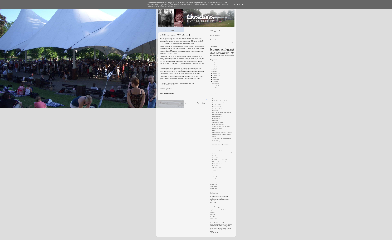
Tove (227, 49)
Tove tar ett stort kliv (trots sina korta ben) (222, 152)
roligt (233, 55)
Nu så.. (214, 136)
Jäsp (213, 91)
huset (217, 53)
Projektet (215, 55)
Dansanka (212, 212)
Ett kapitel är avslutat (217, 128)
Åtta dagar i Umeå (216, 167)
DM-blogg (212, 53)
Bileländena (215, 140)
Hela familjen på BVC (217, 142)
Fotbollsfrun (212, 214)
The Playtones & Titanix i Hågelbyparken (222, 138)
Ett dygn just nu (216, 87)
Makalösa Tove (215, 110)
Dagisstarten (215, 120)
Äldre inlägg (201, 103)
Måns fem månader (216, 116)
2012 (212, 68)
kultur (226, 55)
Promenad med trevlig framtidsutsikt (220, 144)
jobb (215, 50)
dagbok (168, 89)
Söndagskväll (215, 92)
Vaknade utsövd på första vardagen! (221, 126)
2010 (212, 71)
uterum (222, 55)
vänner (212, 50)
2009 (212, 184)
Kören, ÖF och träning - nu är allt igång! (221, 112)
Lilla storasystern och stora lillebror (220, 161)
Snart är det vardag (217, 155)
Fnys (213, 98)
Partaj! (213, 130)
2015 (212, 62)
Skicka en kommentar (167, 96)
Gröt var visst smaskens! (218, 102)
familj (232, 49)
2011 (212, 69)
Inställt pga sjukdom (217, 85)
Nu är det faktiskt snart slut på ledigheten (222, 132)
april (214, 176)
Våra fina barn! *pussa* (217, 122)
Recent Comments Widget (228, 42)
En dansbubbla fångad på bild (219, 100)
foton (222, 49)
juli (213, 170)
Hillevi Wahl (212, 216)
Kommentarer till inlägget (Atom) (175, 106)
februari (215, 180)
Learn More (236, 4)
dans (171, 89)
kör (214, 52)
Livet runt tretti (213, 218)
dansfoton (222, 53)
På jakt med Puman (214, 210)
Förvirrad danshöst (216, 153)
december (215, 73)
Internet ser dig (215, 83)
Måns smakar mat (216, 106)
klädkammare (229, 55)
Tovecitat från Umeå (217, 108)
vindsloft (219, 55)
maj (214, 174)
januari (214, 181)
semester (218, 52)
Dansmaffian (230, 50)
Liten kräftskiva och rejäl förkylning (220, 96)
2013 (212, 65)
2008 (212, 186)
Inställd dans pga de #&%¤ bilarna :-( (221, 159)
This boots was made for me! (219, 95)
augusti (214, 81)
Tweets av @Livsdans (215, 35)
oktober (215, 77)
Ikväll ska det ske (216, 148)
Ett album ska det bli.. (217, 114)
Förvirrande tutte (216, 118)
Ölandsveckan (225, 52)
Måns (218, 50)
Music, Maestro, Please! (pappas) (218, 209)
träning (232, 52)
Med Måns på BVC (216, 104)
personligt (223, 50)
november (215, 75)
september (215, 79)
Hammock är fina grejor (217, 157)
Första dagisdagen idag (218, 124)
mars (214, 178)
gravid (211, 52)
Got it (244, 4)
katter (211, 55)
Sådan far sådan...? (217, 163)
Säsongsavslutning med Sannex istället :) (222, 134)
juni (214, 172)
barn (227, 53)
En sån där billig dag (217, 149)
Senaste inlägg (164, 103)
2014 (212, 64)
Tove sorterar (215, 89)
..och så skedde (216, 146)
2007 (212, 188)
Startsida (183, 103)
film (233, 53)
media (230, 53)
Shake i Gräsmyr (216, 165)
